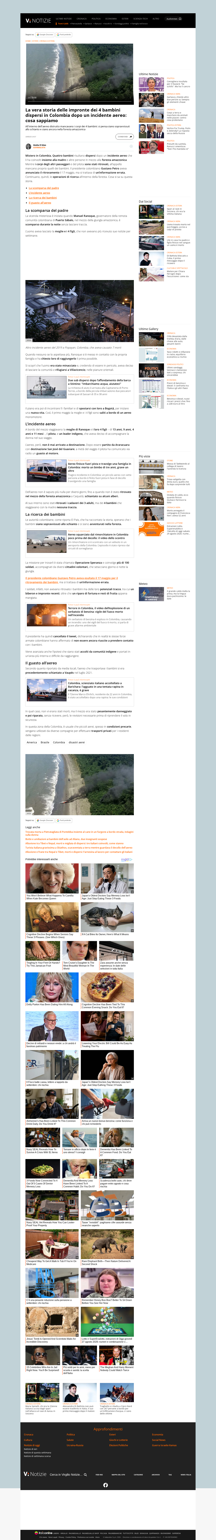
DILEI (136, 1533)
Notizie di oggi (32, 1445)
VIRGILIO (64, 1533)
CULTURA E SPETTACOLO (177, 268)
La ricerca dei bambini (43, 197)
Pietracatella (76, 24)
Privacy (61, 1537)
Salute (70, 1440)
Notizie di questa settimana (37, 1452)
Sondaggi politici (122, 24)
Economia (157, 1434)
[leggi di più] (131, 146)
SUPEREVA (176, 1533)
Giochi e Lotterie (118, 1440)
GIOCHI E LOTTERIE (175, 523)
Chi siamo (43, 1537)
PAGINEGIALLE (75, 1533)
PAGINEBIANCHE (115, 1533)
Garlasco (88, 24)
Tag (170, 1475)
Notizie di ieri (30, 1449)
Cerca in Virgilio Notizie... (66, 1474)
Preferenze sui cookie (85, 1537)
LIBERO (56, 1533)
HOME (28, 41)
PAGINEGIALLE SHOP (90, 1533)
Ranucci (98, 24)
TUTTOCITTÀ (128, 1533)
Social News (158, 1440)
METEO (170, 492)
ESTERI (125, 19)
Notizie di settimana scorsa (37, 1456)
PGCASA (103, 1533)
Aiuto (97, 1537)
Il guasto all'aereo (40, 202)
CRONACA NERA (173, 94)
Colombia (59, 742)
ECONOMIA (111, 19)
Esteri (112, 1434)
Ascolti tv (108, 24)
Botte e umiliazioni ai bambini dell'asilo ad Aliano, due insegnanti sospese (66, 839)
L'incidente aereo (39, 193)
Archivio (156, 1475)
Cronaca (28, 1434)
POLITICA (96, 19)
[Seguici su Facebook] (105, 1486)
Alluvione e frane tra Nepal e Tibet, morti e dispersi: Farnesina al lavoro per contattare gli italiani (78, 852)
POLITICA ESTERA (174, 125)
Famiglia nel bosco (140, 24)
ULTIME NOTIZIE (64, 19)
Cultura (28, 1440)
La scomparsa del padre (44, 188)
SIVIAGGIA (144, 1533)
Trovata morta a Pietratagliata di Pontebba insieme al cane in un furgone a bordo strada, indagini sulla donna (79, 833)
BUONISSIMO (166, 1533)
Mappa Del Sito (118, 1475)
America (32, 742)
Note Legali (52, 1537)
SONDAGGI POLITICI (175, 364)
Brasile (45, 742)
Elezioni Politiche (118, 1445)
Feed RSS (99, 1475)
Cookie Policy (71, 1537)
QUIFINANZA (154, 1533)
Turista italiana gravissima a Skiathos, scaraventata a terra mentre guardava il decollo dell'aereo (78, 847)
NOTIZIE (41, 20)
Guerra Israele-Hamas (164, 1445)
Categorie (138, 1475)
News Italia (186, 1475)
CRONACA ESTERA (47, 41)
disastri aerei (77, 742)
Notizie (38, 1474)
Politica (71, 1434)
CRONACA (82, 19)
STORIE (170, 461)
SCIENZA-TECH (140, 19)
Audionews (172, 18)
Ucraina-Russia (75, 1445)
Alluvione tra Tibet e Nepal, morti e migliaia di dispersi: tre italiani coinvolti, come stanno (74, 843)
